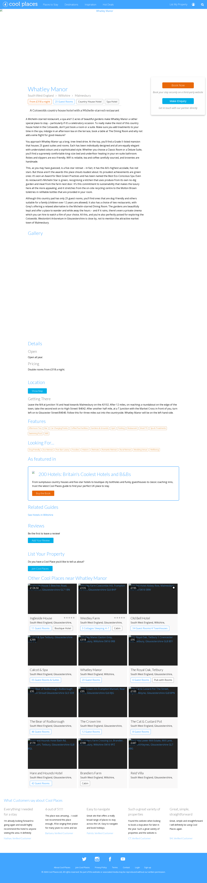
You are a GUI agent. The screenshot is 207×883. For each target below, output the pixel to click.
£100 (133, 691)
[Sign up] (192, 4)
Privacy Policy (101, 867)
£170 (32, 743)
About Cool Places (62, 867)
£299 (32, 639)
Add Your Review (41, 540)
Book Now (178, 85)
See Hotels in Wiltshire (40, 515)
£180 (83, 743)
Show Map (37, 391)
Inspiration (90, 4)
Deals (108, 4)
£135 (83, 588)
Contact (126, 867)
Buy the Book (43, 493)
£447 (133, 743)
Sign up (147, 867)
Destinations (71, 4)
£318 (83, 639)
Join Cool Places (40, 568)
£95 (133, 639)
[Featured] (174, 588)
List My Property (178, 4)
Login (137, 867)
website (96, 872)
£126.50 (34, 588)
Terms (115, 867)
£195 (133, 588)
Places (50, 4)
